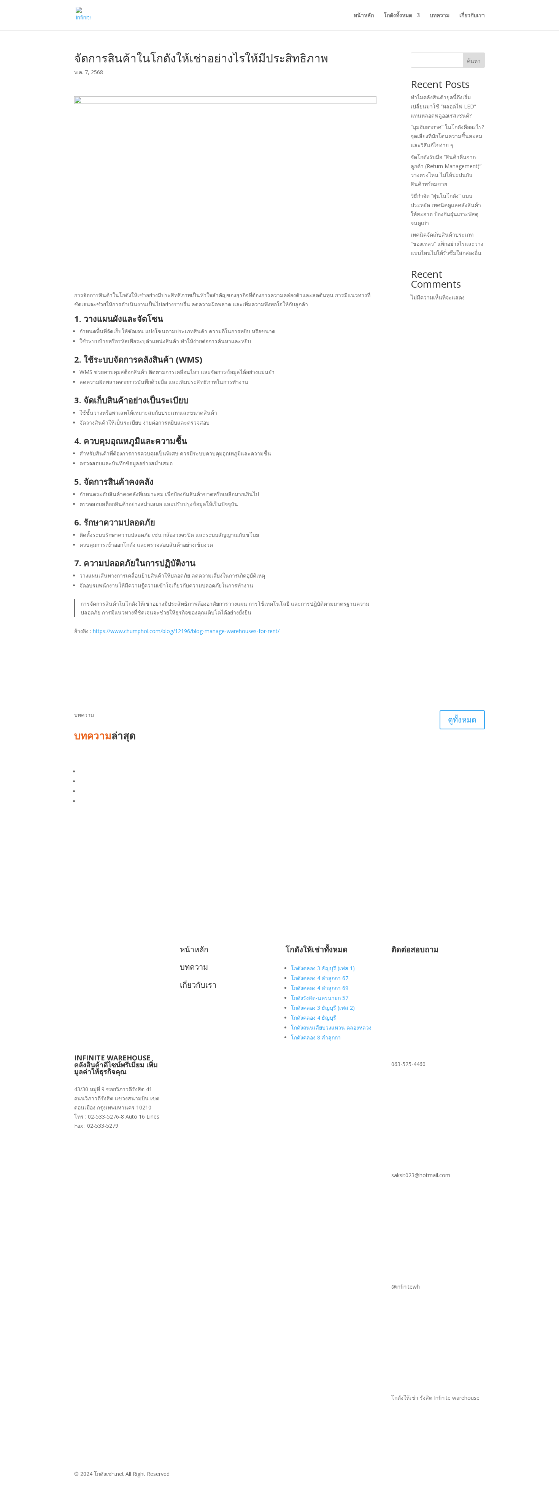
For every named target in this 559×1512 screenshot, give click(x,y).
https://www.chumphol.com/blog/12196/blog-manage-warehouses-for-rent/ (186, 631)
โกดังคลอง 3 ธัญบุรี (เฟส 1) (323, 968)
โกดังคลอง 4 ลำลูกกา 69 (319, 988)
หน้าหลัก (364, 16)
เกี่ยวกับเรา (472, 16)
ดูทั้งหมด (462, 720)
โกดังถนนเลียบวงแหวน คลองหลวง (331, 1027)
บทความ (439, 16)
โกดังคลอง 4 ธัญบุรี (313, 1017)
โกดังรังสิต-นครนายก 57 (319, 997)
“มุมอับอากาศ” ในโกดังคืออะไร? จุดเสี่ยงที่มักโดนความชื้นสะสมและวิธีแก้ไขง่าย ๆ (447, 136)
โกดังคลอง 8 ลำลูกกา (316, 1037)
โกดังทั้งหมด (398, 16)
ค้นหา (474, 60)
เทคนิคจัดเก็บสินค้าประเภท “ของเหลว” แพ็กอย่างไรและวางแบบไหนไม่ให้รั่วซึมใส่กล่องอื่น (447, 243)
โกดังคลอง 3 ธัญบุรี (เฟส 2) (323, 1007)
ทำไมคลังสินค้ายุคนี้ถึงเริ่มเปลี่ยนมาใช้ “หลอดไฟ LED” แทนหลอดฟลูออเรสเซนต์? (443, 106)
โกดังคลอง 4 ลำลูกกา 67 (319, 978)
